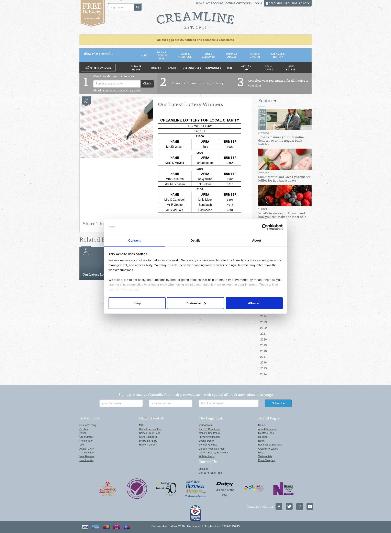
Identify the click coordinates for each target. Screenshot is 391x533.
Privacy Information (209, 436)
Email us (203, 468)
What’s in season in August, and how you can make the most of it (282, 215)
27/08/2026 (263, 132)
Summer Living (136, 68)
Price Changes (266, 460)
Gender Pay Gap (208, 444)
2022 (263, 328)
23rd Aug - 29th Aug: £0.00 (287, 3)
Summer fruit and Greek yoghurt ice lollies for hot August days (284, 179)
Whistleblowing (207, 456)
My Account (214, 3)
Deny (137, 303)
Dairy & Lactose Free (162, 55)
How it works (86, 460)
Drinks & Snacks (231, 55)
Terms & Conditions (209, 429)
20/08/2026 (263, 172)
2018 (263, 351)
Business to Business (270, 444)
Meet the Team (266, 432)
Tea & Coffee (268, 68)
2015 (263, 368)
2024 (263, 316)
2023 (263, 322)
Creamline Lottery (278, 55)
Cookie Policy (206, 440)
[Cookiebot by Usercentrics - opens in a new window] (265, 227)
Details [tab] (196, 240)
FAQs (261, 452)
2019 (263, 345)
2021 (263, 333)
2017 (263, 357)
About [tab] (256, 240)
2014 (263, 374)
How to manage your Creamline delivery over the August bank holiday (281, 141)
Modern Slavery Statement (213, 452)
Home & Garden (254, 55)
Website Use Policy (209, 432)
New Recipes (290, 68)
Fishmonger (213, 67)
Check (147, 83)
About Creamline (267, 429)
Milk (144, 55)
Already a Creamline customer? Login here (117, 90)
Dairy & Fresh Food (185, 55)
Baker (172, 67)
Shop (98, 53)
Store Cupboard (208, 55)
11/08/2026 (263, 208)
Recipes (262, 436)
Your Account (206, 425)
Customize (193, 303)
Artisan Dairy (246, 68)
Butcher (156, 67)
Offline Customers (238, 3)
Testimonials (265, 456)
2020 (263, 339)
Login (258, 3)
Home (200, 3)
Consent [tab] (134, 240)
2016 (263, 362)
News (261, 440)
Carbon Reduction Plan (212, 448)
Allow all (254, 303)
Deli (229, 67)
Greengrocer (192, 67)
